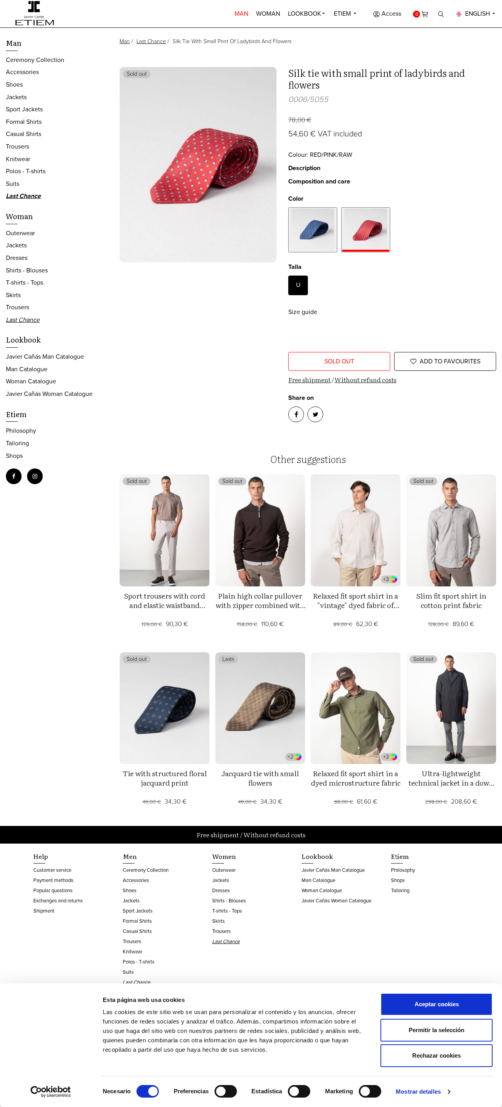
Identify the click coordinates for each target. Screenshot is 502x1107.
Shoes (14, 84)
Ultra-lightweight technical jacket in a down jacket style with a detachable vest (451, 787)
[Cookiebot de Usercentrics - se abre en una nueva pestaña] (50, 1092)
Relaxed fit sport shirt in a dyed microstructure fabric (355, 778)
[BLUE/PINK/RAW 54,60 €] (312, 229)
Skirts (13, 294)
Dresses (16, 257)
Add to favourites (450, 361)
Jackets (16, 97)
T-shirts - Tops (24, 282)
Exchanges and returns (58, 900)
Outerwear (20, 233)
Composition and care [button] (319, 181)
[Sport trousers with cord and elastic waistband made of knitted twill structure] (165, 530)
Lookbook (304, 13)
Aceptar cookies (437, 1004)
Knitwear (18, 158)
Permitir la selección (436, 1030)
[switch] (226, 1091)
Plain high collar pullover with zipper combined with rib (260, 605)
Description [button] (304, 167)
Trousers (17, 146)
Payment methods (53, 880)
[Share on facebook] (296, 414)
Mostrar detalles (418, 1091)
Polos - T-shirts (25, 171)
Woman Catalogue (31, 381)
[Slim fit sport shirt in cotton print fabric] (451, 530)
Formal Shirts (24, 121)
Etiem (343, 13)
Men (130, 856)
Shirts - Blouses (27, 270)
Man (241, 13)
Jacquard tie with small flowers (260, 778)
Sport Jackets (24, 109)
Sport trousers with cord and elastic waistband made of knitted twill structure (164, 609)
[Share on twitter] (315, 414)
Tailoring (17, 443)
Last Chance (151, 41)
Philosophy (21, 430)
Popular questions (53, 890)
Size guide (302, 311)
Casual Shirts (23, 133)
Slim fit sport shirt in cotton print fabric (451, 600)
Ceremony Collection (35, 59)
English (477, 13)
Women (224, 856)
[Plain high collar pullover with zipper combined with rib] (260, 530)
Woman (268, 13)
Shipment (44, 911)
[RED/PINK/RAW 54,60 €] (365, 229)
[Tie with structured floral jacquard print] (165, 708)
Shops (14, 455)
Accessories (22, 71)
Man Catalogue (26, 369)
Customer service (52, 870)
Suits (12, 183)
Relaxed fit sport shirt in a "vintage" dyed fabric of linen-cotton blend (355, 605)
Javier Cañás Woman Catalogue (49, 393)
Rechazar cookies (436, 1055)
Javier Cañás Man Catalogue (45, 356)
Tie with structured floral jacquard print (165, 778)
